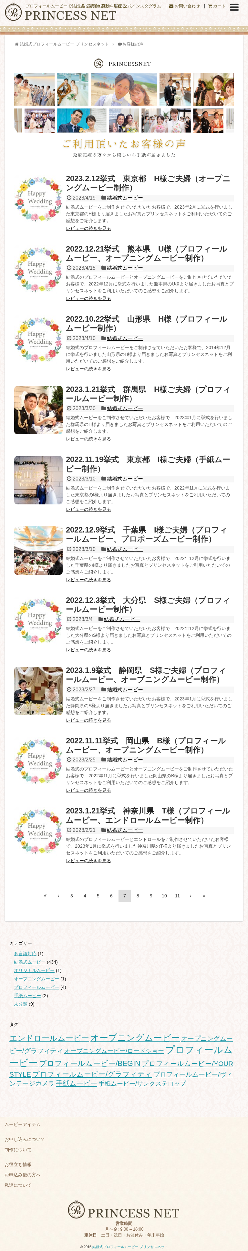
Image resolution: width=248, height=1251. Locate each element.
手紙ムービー (27, 995)
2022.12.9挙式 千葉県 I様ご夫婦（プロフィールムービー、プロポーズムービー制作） (147, 534)
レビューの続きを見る (88, 228)
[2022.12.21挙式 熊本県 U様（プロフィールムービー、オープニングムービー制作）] (38, 269)
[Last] (204, 896)
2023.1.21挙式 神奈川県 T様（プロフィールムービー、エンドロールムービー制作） (148, 815)
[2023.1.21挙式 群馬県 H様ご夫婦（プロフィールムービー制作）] (38, 410)
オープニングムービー (36, 978)
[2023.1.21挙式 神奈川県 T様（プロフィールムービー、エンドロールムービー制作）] (38, 831)
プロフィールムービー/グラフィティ (92, 1074)
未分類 (20, 1004)
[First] (45, 896)
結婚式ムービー (125, 198)
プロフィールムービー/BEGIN (89, 1063)
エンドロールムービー (49, 1038)
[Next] (191, 896)
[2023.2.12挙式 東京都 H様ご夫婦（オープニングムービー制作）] (38, 199)
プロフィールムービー (36, 987)
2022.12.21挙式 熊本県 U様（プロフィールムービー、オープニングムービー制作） (146, 253)
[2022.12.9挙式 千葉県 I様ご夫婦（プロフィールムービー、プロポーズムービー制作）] (38, 550)
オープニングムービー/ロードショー (114, 1051)
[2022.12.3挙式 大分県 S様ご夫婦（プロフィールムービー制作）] (38, 621)
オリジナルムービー (34, 970)
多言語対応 (25, 953)
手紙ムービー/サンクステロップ (142, 1083)
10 (164, 895)
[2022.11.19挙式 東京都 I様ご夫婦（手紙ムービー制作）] (38, 480)
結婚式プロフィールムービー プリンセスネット (130, 1247)
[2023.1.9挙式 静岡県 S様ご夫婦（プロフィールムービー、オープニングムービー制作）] (38, 691)
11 (177, 895)
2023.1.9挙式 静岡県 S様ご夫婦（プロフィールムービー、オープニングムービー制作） (146, 675)
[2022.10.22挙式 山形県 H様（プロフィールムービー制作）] (38, 339)
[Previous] (58, 896)
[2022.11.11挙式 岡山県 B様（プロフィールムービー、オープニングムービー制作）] (38, 761)
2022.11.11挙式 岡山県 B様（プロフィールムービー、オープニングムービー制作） (146, 745)
